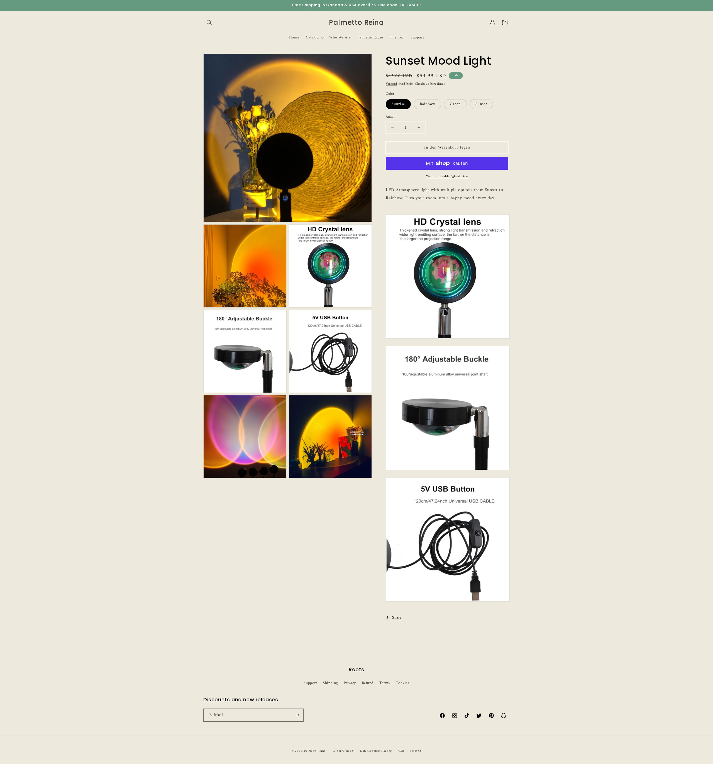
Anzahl (391, 117)
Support (310, 683)
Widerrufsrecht (343, 751)
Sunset (481, 104)
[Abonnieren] (297, 715)
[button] (209, 22)
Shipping (330, 683)
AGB (401, 751)
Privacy (350, 683)
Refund (368, 683)
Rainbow (427, 104)
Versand (391, 84)
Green (455, 104)
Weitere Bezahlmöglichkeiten (447, 176)
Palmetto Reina (315, 751)
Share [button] (397, 617)
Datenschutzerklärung (376, 751)
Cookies (402, 683)
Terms (384, 683)
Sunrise (398, 104)
